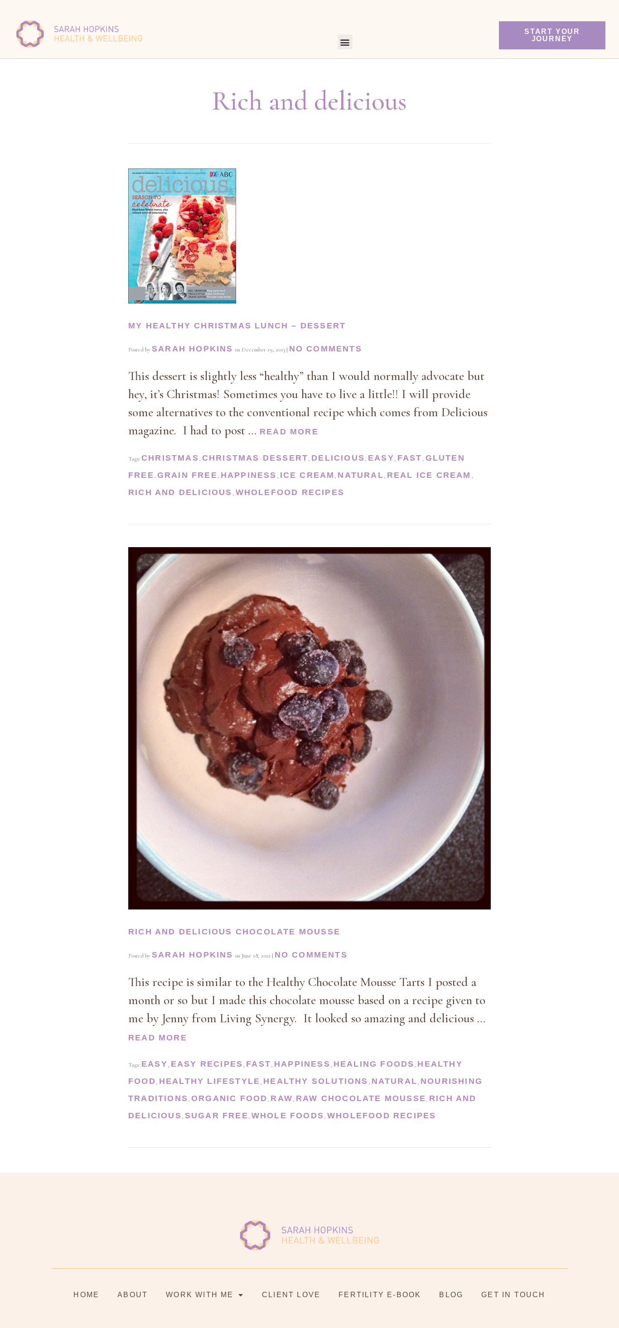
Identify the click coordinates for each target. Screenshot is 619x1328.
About (132, 1295)
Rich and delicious (180, 492)
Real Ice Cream (429, 475)
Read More (289, 431)
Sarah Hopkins (192, 348)
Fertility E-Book (380, 1295)
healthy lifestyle (209, 1081)
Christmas (170, 457)
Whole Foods (287, 1115)
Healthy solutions (315, 1081)
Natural (360, 475)
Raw (282, 1098)
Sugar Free (216, 1115)
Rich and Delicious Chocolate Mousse (234, 931)
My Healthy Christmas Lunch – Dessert (237, 325)
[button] (345, 41)
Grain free (187, 475)
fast (409, 457)
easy (381, 457)
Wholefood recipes (290, 492)
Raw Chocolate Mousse (361, 1098)
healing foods (374, 1063)
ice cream (307, 475)
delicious (338, 457)
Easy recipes (207, 1063)
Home (86, 1295)
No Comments (325, 348)
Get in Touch (513, 1295)
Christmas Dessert (255, 457)
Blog (451, 1295)
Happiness (249, 475)
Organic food (229, 1098)
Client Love (291, 1295)
